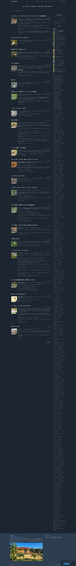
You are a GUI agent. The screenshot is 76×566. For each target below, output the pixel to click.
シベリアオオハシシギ (57, 297)
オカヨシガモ (59, 190)
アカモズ (55, 133)
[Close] (74, 561)
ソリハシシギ (55, 337)
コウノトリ (59, 263)
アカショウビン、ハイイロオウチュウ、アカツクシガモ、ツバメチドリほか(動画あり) (29, 16)
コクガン (58, 266)
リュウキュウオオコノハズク (58, 486)
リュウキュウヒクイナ (57, 508)
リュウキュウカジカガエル (57, 487)
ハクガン (55, 390)
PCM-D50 (55, 108)
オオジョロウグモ (56, 175)
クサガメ (63, 245)
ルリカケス (63, 515)
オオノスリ (59, 178)
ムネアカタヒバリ (56, 462)
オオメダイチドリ (56, 187)
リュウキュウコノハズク (57, 496)
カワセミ (58, 218)
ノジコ (58, 383)
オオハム (55, 182)
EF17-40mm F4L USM (57, 86)
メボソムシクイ (61, 465)
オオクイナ (55, 171)
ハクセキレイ (59, 390)
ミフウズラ (55, 453)
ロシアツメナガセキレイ (57, 520)
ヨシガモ (62, 477)
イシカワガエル (56, 146)
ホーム (12, 10)
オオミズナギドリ (56, 185)
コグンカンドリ (56, 268)
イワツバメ (55, 153)
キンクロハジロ (56, 242)
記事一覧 (18, 10)
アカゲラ (60, 127)
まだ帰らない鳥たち (15, 238)
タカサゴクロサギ (56, 342)
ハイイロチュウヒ (56, 388)
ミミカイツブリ (60, 453)
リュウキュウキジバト (57, 491)
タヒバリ (55, 345)
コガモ (54, 266)
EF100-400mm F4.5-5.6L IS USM (58, 81)
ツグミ (59, 359)
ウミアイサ (55, 158)
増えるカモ (13, 79)
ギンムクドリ (55, 245)
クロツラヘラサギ (56, 254)
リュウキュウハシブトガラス (58, 506)
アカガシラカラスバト (57, 126)
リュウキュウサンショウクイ (58, 499)
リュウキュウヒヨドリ (57, 510)
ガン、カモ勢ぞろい (15, 63)
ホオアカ (60, 426)
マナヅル (60, 441)
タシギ (63, 344)
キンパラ (55, 244)
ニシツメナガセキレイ (57, 378)
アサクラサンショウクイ (61, 133)
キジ (60, 228)
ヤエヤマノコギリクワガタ (57, 470)
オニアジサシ (63, 202)
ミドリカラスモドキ (60, 451)
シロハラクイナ (60, 316)
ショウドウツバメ (61, 309)
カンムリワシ (62, 223)
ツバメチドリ (55, 361)
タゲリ (59, 344)
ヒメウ (54, 414)
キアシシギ (60, 225)
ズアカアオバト (56, 325)
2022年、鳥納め (14, 120)
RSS (61, 537)
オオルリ (60, 189)
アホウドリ (55, 136)
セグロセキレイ (56, 333)
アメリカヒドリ (56, 143)
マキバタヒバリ (59, 439)
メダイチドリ (55, 465)
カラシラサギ (61, 213)
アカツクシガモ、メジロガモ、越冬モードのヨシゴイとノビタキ (24, 159)
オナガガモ (59, 201)
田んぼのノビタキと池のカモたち (18, 294)
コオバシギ (60, 264)
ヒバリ (54, 411)
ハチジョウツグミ (56, 402)
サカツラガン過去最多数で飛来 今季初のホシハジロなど (23, 279)
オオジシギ (55, 173)
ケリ (54, 259)
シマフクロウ (55, 309)
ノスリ (61, 383)
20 (61, 21)
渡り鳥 (62, 528)
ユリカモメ (61, 475)
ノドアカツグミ (56, 385)
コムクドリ (55, 280)
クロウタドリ (55, 251)
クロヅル (61, 254)
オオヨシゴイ (55, 189)
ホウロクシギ (55, 426)
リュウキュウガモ (56, 489)
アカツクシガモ (56, 129)
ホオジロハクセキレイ (57, 430)
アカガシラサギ (56, 127)
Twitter (52, 537)
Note (45, 1)
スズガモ (55, 323)
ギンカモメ (59, 244)
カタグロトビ (55, 209)
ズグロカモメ (61, 325)
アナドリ (62, 134)
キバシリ (60, 235)
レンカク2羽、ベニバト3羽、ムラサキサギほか (21, 305)
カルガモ (59, 216)
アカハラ (60, 129)
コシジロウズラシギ (56, 271)
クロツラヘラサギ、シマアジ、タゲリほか (19, 37)
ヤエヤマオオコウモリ (57, 468)
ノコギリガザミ (60, 381)
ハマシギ (61, 402)
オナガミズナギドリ (56, 202)
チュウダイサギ (61, 352)
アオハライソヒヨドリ (57, 117)
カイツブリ (61, 206)
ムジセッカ (59, 460)
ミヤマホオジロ (56, 458)
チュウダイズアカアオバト (57, 354)
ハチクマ (60, 400)
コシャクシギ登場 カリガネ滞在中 (18, 147)
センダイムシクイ (59, 335)
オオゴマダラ (60, 171)
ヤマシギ (59, 474)
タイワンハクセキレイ (57, 340)
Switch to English (66, 563)
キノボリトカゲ (56, 235)
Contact (51, 1)
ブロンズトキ (61, 421)
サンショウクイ (61, 292)
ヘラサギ (55, 423)
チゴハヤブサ (59, 349)
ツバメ (63, 359)
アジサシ (55, 134)
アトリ (58, 134)
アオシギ (59, 114)
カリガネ (55, 216)
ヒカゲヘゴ (58, 407)
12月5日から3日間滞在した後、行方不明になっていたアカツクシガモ (27, 162)
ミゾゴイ (55, 451)
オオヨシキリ (62, 187)
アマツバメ (55, 138)
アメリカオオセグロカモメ (57, 141)
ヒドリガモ (60, 409)
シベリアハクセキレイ (57, 302)
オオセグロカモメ (62, 175)
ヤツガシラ (55, 474)
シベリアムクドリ (62, 304)
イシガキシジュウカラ (57, 148)
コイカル (55, 263)
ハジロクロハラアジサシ (57, 399)
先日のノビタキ (20, 296)
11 (57, 20)
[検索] (60, 1)
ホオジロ (55, 428)
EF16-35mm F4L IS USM (57, 84)
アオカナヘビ (61, 112)
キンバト (60, 242)
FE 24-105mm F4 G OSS (57, 103)
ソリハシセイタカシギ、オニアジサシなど (19, 250)
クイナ (60, 245)
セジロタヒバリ (61, 333)
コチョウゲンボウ (60, 273)
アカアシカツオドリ (56, 119)
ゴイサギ (55, 282)
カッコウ (60, 209)
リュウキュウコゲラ (56, 494)
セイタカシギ (59, 330)
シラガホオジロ (56, 311)
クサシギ (55, 247)
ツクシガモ (55, 359)
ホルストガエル (60, 436)
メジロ (58, 463)
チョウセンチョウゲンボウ (57, 357)
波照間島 (55, 530)
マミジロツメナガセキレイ (57, 446)
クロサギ (60, 251)
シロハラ (55, 316)
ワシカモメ (63, 520)
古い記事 (48, 342)
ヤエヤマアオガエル (59, 467)
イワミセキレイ (56, 155)
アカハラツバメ (61, 131)
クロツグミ (61, 252)
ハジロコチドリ (56, 400)
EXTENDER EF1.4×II (56, 96)
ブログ (15, 10)
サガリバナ (55, 283)
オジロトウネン (60, 199)
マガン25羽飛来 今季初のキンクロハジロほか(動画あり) (23, 205)
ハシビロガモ (62, 392)
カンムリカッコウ (56, 223)
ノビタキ (60, 385)
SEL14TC (55, 110)
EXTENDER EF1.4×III (57, 98)
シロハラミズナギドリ (57, 318)
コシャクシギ (63, 271)
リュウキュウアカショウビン (58, 482)
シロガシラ (55, 314)
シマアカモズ (55, 306)
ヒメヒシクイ (55, 418)
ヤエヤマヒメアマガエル (57, 472)
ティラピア (59, 366)
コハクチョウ (55, 276)
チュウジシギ (55, 352)
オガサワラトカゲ (56, 194)
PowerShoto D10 (60, 108)
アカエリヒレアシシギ (57, 122)
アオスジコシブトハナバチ (57, 115)
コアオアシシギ (58, 259)
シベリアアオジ (56, 295)
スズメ (58, 323)
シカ (54, 294)
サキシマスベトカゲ (56, 285)
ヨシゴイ (55, 479)
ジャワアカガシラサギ (57, 321)
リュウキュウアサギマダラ (57, 484)
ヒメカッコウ (59, 414)
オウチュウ (60, 166)
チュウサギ (55, 350)
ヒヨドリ (60, 418)
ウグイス (55, 157)
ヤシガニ (63, 472)
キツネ (62, 233)
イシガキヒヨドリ (56, 150)
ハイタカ (61, 388)
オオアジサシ (61, 168)
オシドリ (55, 199)
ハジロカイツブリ (56, 397)
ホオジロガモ (59, 428)
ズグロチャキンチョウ (57, 326)
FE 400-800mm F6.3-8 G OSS (58, 105)
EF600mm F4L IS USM (57, 93)
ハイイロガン (63, 387)
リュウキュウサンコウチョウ (58, 498)
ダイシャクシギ (60, 347)
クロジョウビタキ (56, 252)
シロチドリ (59, 314)
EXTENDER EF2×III (56, 100)
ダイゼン (55, 349)
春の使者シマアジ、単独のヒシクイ (18, 49)
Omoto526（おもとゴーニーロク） (16, 537)
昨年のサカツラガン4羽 (21, 282)
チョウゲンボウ (56, 356)
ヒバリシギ (58, 411)
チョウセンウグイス (62, 356)
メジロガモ (62, 463)
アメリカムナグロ (61, 143)
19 (59, 21)
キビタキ (59, 237)
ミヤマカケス (60, 455)
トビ (63, 368)
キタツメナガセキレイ (57, 232)
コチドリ (55, 273)
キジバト (55, 230)
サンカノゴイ (55, 292)
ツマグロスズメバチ (62, 361)
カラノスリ (55, 214)
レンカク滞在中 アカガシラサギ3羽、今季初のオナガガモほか (24, 225)
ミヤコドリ (55, 455)
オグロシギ (55, 197)
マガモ (61, 437)
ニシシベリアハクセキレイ (57, 376)
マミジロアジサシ (59, 443)
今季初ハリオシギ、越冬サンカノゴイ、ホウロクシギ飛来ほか (24, 91)
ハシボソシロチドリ (62, 395)
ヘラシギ (59, 423)
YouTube (57, 537)
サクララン (63, 287)
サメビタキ (55, 290)
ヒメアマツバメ (63, 412)
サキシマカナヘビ (60, 283)
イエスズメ (59, 145)
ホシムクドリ (55, 431)
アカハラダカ (55, 131)
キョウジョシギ (56, 240)
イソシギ (61, 150)
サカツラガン (59, 282)
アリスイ (55, 145)
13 (61, 20)
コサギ (60, 268)
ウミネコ (55, 163)
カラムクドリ (60, 214)
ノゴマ (54, 383)
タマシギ (59, 345)
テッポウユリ (55, 368)
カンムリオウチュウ (56, 220)
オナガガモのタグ (22, 10)
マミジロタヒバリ (56, 444)
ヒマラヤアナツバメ (56, 412)
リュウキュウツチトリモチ (57, 501)
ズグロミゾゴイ (56, 328)
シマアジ (60, 306)
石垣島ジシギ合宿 (56, 526)
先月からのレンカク (20, 227)
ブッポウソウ (55, 421)
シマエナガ (55, 307)
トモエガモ (55, 369)
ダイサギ (55, 347)
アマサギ (59, 136)
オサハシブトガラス (61, 197)
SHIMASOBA (14, 1)
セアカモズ (61, 328)
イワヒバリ (59, 153)
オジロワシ (55, 201)
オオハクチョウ (56, 180)
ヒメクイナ (55, 416)
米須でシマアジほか (15, 326)
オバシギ (60, 204)
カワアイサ (63, 216)
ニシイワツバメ (63, 373)
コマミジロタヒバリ (56, 278)
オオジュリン (60, 173)
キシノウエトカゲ (56, 228)
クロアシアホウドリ (60, 249)
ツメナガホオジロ (56, 364)
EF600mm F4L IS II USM (57, 91)
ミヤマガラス (55, 456)
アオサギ (55, 114)
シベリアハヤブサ (56, 304)
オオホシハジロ (61, 183)
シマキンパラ (60, 307)
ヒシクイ (62, 407)
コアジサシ (55, 261)
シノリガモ (57, 294)
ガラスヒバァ (55, 225)
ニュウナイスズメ (56, 380)
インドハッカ (61, 155)
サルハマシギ (60, 290)
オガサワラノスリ (62, 194)
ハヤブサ (55, 404)
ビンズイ (60, 419)
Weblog (37, 1)
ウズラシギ (59, 157)
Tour (48, 1)
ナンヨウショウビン (56, 373)
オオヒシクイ (55, 183)
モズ (54, 467)
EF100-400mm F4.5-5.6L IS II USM (58, 79)
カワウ (54, 218)
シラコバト (61, 311)
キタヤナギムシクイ (56, 233)
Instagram (47, 537)
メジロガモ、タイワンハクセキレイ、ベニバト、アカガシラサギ (24, 187)
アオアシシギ (55, 112)
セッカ (54, 335)
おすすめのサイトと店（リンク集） (15, 564)
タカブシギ (55, 344)
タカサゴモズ (62, 342)
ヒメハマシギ (60, 416)
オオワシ (55, 190)
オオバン (59, 182)
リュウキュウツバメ (56, 503)
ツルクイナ (61, 364)
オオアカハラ (55, 168)
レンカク (59, 517)
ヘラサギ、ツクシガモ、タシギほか (18, 108)
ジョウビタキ (63, 321)
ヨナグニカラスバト (60, 479)
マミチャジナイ (56, 448)
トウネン (60, 368)
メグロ (54, 463)
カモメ (64, 211)
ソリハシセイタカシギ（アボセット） (59, 338)
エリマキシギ (55, 166)
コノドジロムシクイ (56, 275)
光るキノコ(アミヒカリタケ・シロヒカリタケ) (59, 523)
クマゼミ (55, 249)
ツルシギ (55, 366)
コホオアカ (60, 276)
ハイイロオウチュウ (56, 387)
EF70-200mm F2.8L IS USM (57, 95)
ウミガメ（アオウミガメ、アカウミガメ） (59, 161)
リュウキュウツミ (56, 505)
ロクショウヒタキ (56, 518)
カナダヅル (59, 211)
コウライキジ (55, 264)
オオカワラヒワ (60, 170)
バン (54, 407)
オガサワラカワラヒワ (57, 192)
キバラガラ (55, 237)
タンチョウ (63, 345)
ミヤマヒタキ (61, 456)
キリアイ (60, 240)
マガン (54, 439)
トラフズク (55, 371)
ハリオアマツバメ (60, 404)
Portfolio (42, 1)
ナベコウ (59, 371)
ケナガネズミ (62, 257)
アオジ (63, 114)
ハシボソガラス (56, 395)
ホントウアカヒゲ (56, 437)
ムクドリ (55, 460)
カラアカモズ (55, 213)
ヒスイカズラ (55, 409)
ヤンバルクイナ (56, 475)
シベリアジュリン (56, 299)
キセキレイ (59, 230)
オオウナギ (55, 170)
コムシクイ (59, 280)
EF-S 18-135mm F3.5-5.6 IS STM (58, 76)
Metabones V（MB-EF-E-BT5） (58, 107)
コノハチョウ (63, 275)
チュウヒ (64, 354)
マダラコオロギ (56, 441)
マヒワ (54, 443)
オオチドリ (55, 178)
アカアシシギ (62, 119)
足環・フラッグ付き (56, 528)
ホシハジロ (63, 430)
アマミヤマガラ (60, 138)
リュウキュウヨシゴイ (57, 515)
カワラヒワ (62, 218)
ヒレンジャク (55, 419)
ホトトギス (55, 436)
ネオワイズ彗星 (62, 380)
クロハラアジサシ (56, 257)
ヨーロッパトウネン (56, 477)
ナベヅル (63, 371)
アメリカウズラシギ (56, 139)
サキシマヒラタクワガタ (57, 287)
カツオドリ (55, 211)
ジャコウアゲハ (56, 319)
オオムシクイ (62, 185)
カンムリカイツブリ (56, 221)
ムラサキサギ (62, 462)
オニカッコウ (55, 204)
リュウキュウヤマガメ (57, 513)
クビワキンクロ (60, 247)
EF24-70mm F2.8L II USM (57, 88)
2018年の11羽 (27, 208)
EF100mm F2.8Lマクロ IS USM (58, 83)
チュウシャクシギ (60, 350)
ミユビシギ (61, 458)
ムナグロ (63, 460)
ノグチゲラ (55, 381)
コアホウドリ (60, 261)
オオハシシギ (61, 180)
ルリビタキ (55, 517)
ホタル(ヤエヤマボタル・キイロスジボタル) (59, 434)
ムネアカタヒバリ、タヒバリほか (18, 175)
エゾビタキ (59, 163)
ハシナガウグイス (56, 392)
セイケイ (55, 330)
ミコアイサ (61, 448)
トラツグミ (59, 369)
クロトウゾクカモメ (56, 256)
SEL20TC (59, 110)
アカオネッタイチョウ (57, 124)
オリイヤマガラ (56, 206)
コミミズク (62, 278)
